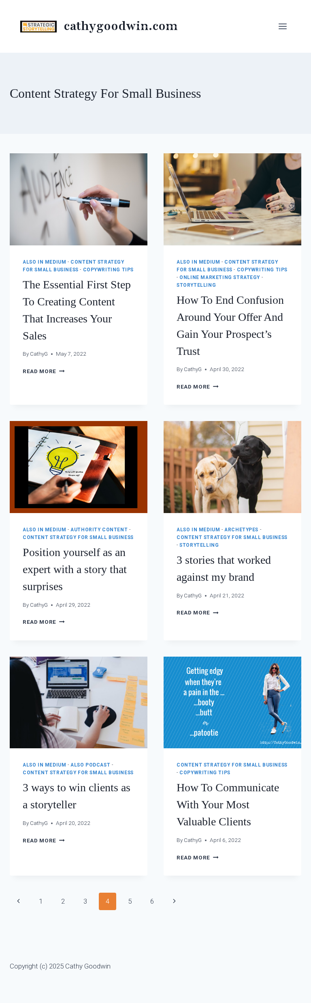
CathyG (39, 353)
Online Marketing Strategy (219, 277)
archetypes (241, 530)
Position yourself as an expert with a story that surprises (75, 569)
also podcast (90, 765)
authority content (99, 530)
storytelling (196, 285)
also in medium (44, 262)
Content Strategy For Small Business (78, 537)
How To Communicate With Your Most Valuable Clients (228, 804)
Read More (44, 371)
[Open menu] (282, 26)
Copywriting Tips (108, 270)
